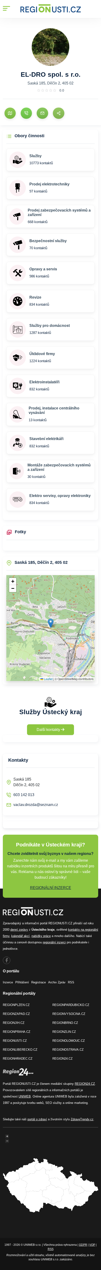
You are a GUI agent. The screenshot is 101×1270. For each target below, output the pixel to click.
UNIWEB (25, 1096)
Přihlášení (22, 982)
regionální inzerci (54, 942)
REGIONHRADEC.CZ (17, 1058)
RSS (71, 982)
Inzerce (8, 982)
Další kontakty (49, 730)
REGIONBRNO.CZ (65, 1023)
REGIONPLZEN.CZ (16, 1005)
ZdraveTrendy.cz (82, 1119)
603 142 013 (23, 795)
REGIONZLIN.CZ (64, 1032)
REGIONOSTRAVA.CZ (68, 1049)
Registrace (38, 982)
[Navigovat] (10, 113)
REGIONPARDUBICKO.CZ (70, 1005)
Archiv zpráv (57, 982)
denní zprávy (19, 929)
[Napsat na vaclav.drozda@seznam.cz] (42, 113)
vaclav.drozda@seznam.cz (35, 805)
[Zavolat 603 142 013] (26, 113)
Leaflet (48, 679)
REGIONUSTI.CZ (15, 1040)
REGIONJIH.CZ (13, 1023)
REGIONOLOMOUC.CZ (68, 1040)
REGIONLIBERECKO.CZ (20, 1049)
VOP (92, 1244)
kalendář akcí (20, 936)
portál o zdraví (37, 1119)
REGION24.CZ (62, 1058)
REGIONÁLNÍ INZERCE (50, 888)
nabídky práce (41, 936)
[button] (51, 623)
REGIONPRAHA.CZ (16, 1032)
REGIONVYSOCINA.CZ (68, 1014)
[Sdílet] (58, 113)
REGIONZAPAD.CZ (16, 1014)
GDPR (83, 1244)
